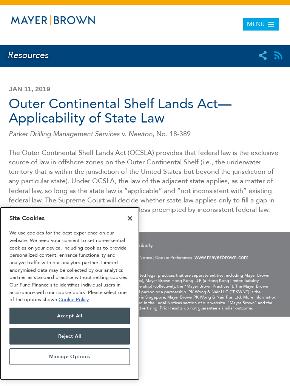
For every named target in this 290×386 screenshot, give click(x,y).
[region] (69, 293)
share (263, 55)
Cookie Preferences (173, 257)
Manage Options (69, 356)
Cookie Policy (74, 299)
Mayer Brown (53, 21)
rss (278, 55)
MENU (256, 24)
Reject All (70, 336)
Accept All (69, 315)
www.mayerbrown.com (221, 257)
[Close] (130, 218)
